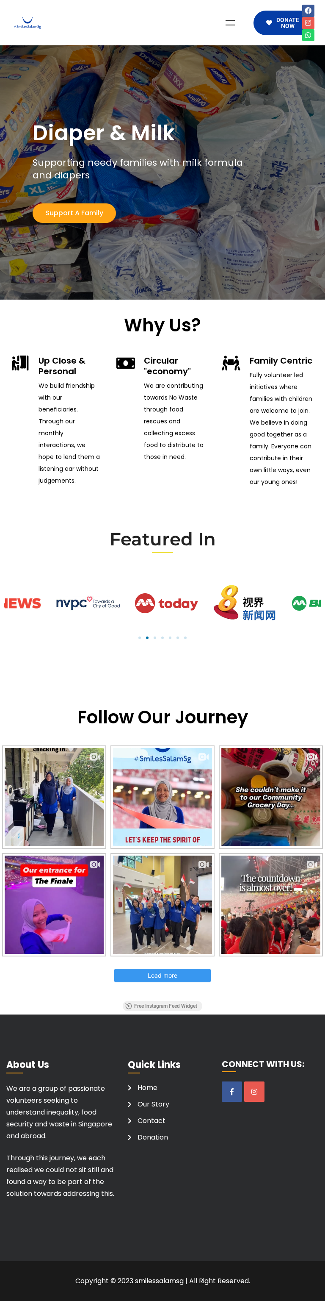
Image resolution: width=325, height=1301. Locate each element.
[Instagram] (308, 23)
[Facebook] (308, 11)
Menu (230, 22)
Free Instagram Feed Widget (165, 1006)
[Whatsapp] (308, 35)
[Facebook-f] (232, 1091)
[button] (139, 638)
